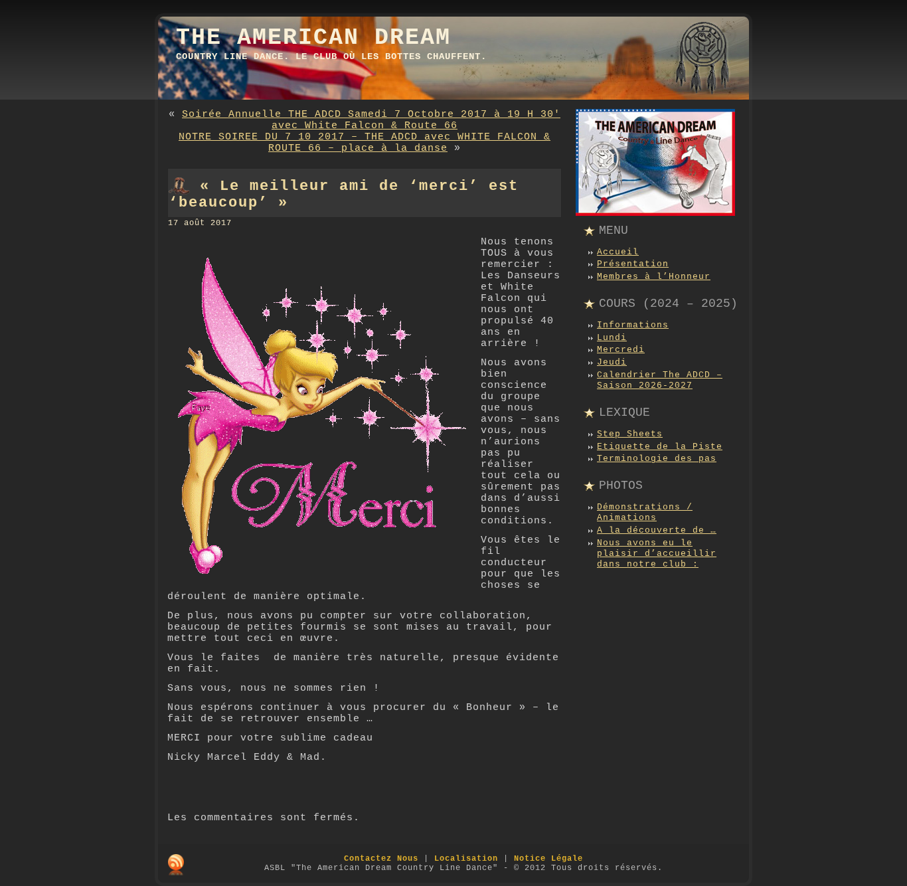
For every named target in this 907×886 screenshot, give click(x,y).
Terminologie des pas (656, 459)
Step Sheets (630, 434)
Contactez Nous (381, 858)
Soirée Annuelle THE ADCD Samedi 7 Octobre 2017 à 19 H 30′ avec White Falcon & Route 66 (371, 120)
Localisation (466, 858)
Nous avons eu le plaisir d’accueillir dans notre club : (656, 554)
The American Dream (313, 38)
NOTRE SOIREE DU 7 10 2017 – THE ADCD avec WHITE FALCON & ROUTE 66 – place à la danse (364, 143)
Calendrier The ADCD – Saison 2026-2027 (659, 380)
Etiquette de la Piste (659, 447)
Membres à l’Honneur (653, 277)
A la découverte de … (656, 530)
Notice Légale (548, 858)
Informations (633, 325)
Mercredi (621, 350)
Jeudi (612, 362)
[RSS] (176, 864)
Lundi (612, 338)
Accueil (618, 252)
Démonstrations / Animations (645, 512)
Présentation (633, 264)
